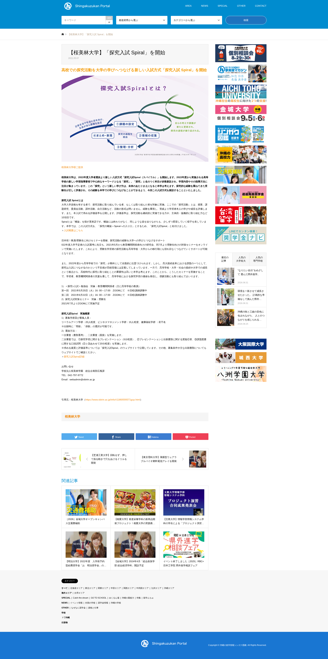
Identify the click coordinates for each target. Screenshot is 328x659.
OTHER (65, 608)
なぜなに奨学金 (78, 608)
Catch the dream (80, 598)
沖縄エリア (169, 588)
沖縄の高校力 (128, 598)
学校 (64, 613)
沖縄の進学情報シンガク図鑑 (233, 645)
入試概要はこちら (73, 230)
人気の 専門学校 (259, 259)
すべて (65, 588)
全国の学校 (90, 603)
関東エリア (103, 588)
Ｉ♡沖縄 (66, 617)
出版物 (65, 622)
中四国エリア (142, 588)
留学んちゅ (148, 598)
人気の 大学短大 (242, 259)
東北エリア (90, 588)
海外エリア (67, 593)
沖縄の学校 (116, 603)
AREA (188, 5)
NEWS (204, 5)
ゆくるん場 (114, 598)
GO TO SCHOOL (98, 598)
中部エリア (116, 588)
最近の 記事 (225, 259)
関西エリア (129, 588)
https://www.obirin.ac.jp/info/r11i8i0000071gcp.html (112, 399)
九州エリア (156, 588)
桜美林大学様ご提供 (72, 167)
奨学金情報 (103, 603)
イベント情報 (76, 603)
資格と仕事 (93, 608)
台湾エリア (79, 593)
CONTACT (260, 5)
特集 (139, 598)
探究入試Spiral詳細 (74, 356)
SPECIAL (223, 5)
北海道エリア (76, 588)
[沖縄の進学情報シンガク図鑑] (87, 5)
